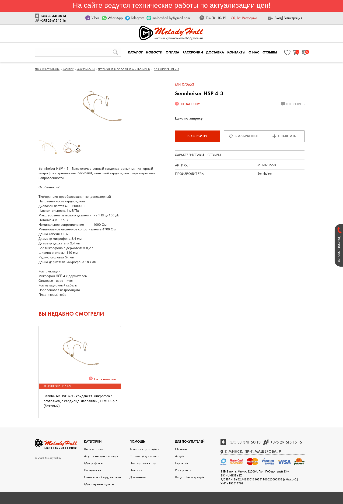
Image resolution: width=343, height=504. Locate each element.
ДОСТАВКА (215, 52)
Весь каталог (93, 449)
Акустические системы (101, 456)
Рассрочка (183, 470)
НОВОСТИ (154, 52)
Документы (138, 477)
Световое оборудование (102, 477)
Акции (180, 456)
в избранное (246, 136)
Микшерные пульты (99, 484)
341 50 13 (244, 442)
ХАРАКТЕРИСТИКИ (189, 154)
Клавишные (93, 470)
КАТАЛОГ (135, 52)
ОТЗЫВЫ (269, 52)
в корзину (197, 136)
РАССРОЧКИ (192, 52)
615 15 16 (286, 442)
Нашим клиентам (143, 463)
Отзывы (181, 449)
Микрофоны (93, 463)
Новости (136, 470)
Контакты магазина (144, 449)
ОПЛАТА (172, 52)
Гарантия (181, 463)
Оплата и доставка (144, 456)
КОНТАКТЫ (236, 52)
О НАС (253, 52)
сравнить (287, 136)
